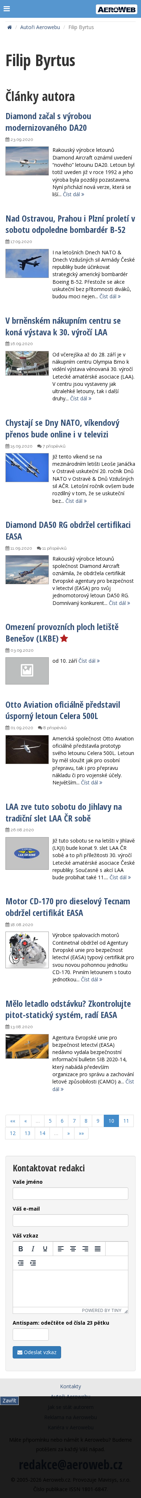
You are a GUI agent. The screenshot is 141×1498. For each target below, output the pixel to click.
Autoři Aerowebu (40, 27)
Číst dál (72, 194)
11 (126, 1120)
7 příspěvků (53, 446)
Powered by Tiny (101, 1310)
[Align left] (61, 1249)
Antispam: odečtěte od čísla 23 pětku (61, 1322)
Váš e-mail (26, 1208)
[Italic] (33, 1249)
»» (81, 1133)
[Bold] (20, 1249)
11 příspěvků (54, 548)
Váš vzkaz (25, 1235)
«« (12, 1120)
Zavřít (9, 1400)
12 (13, 1133)
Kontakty (70, 1386)
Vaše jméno (28, 1181)
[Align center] (73, 1249)
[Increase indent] (33, 1263)
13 (27, 1133)
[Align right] (85, 1249)
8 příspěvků (54, 727)
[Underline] (45, 1249)
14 (42, 1133)
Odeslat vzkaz (39, 1352)
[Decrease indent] (20, 1263)
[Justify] (97, 1249)
